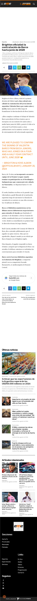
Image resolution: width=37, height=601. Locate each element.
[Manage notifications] (4, 596)
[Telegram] (28, 67)
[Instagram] (3, 583)
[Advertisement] (18, 24)
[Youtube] (3, 588)
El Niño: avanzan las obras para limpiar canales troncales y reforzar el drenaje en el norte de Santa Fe (23, 431)
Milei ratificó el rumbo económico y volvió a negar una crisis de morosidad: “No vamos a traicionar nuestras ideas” (23, 415)
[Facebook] (10, 67)
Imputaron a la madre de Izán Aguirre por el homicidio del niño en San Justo (23, 401)
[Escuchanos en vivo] (25, 3)
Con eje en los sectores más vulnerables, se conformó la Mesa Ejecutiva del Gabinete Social (9, 301)
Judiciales (15, 397)
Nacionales (5, 376)
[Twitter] (15, 67)
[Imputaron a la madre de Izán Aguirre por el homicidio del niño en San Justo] (6, 401)
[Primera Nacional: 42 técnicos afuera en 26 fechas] (10, 467)
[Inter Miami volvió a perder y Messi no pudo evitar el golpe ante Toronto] (10, 497)
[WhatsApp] (19, 67)
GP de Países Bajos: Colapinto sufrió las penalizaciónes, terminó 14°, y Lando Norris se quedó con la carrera (27, 479)
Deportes (4, 42)
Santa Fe (14, 441)
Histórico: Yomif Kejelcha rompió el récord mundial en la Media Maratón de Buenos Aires (26, 507)
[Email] (24, 67)
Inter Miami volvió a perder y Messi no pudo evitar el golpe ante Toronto (9, 506)
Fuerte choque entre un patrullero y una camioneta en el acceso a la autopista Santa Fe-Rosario (23, 446)
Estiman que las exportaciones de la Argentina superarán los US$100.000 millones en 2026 (18, 381)
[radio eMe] (7, 3)
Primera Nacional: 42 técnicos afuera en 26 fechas (9, 476)
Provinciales (15, 425)
